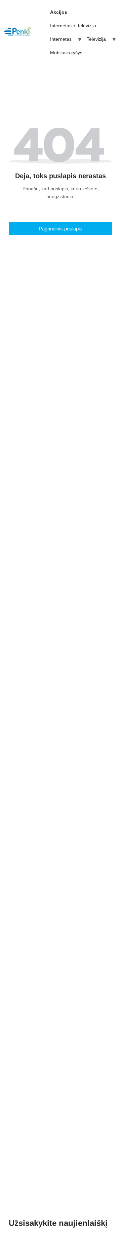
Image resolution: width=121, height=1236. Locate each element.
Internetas (61, 39)
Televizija (96, 39)
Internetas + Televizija (73, 25)
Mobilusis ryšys (66, 52)
